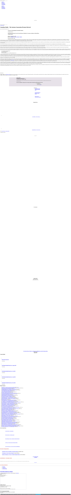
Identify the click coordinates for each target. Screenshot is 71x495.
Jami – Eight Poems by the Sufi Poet (6, 406)
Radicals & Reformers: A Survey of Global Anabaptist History (11, 454)
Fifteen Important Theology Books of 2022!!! (7, 409)
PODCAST (3, 2)
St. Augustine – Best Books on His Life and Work (7, 411)
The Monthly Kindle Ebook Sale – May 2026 (8, 382)
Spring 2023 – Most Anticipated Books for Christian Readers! (9, 425)
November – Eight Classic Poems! (6, 392)
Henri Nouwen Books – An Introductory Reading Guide (8, 410)
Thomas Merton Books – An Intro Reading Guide (7, 400)
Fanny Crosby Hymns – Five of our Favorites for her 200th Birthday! (10, 424)
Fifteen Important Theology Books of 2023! (7, 420)
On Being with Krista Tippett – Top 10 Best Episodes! (8, 426)
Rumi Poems (3, 466)
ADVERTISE (3, 4)
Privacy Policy (35, 462)
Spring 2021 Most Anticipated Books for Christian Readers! (9, 422)
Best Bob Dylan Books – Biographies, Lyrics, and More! (8, 398)
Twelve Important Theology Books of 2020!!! (7, 417)
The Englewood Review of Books (6, 471)
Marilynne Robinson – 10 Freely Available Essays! (8, 413)
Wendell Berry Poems (4, 468)
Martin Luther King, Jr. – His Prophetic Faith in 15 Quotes (8, 423)
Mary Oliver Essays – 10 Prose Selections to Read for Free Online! (9, 403)
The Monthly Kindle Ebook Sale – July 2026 (8, 371)
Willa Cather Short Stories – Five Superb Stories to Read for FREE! (10, 416)
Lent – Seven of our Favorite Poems (6, 391)
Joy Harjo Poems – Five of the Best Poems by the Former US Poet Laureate (10, 407)
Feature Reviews (2, 25)
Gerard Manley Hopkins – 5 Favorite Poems (7, 405)
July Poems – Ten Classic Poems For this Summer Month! (11, 442)
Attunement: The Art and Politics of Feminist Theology (10, 451)
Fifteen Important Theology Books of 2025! (7, 421)
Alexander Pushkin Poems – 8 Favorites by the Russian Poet (9, 389)
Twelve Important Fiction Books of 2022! (7, 419)
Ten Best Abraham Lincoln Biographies (6, 388)
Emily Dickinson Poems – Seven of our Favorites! (7, 402)
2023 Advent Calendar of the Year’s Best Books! (7, 418)
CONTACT (3, 3)
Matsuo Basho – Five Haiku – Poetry (6, 415)
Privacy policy (39, 494)
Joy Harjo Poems (4, 467)
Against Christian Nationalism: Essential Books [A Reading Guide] (9, 393)
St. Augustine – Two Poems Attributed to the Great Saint (8, 401)
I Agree (36, 494)
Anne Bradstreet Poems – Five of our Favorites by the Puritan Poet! (10, 412)
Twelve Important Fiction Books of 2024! (7, 390)
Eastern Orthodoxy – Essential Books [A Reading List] (8, 404)
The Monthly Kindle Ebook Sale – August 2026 (9, 365)
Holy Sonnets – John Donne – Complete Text (7, 396)
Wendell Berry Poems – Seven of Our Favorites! (7, 397)
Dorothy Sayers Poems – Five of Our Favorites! (7, 414)
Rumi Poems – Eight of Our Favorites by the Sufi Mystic (8, 387)
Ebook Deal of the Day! (5, 359)
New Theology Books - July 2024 (35, 457)
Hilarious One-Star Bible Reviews (6, 394)
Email (1, 474)
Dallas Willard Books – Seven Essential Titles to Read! (8, 395)
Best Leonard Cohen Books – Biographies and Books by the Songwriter (10, 408)
